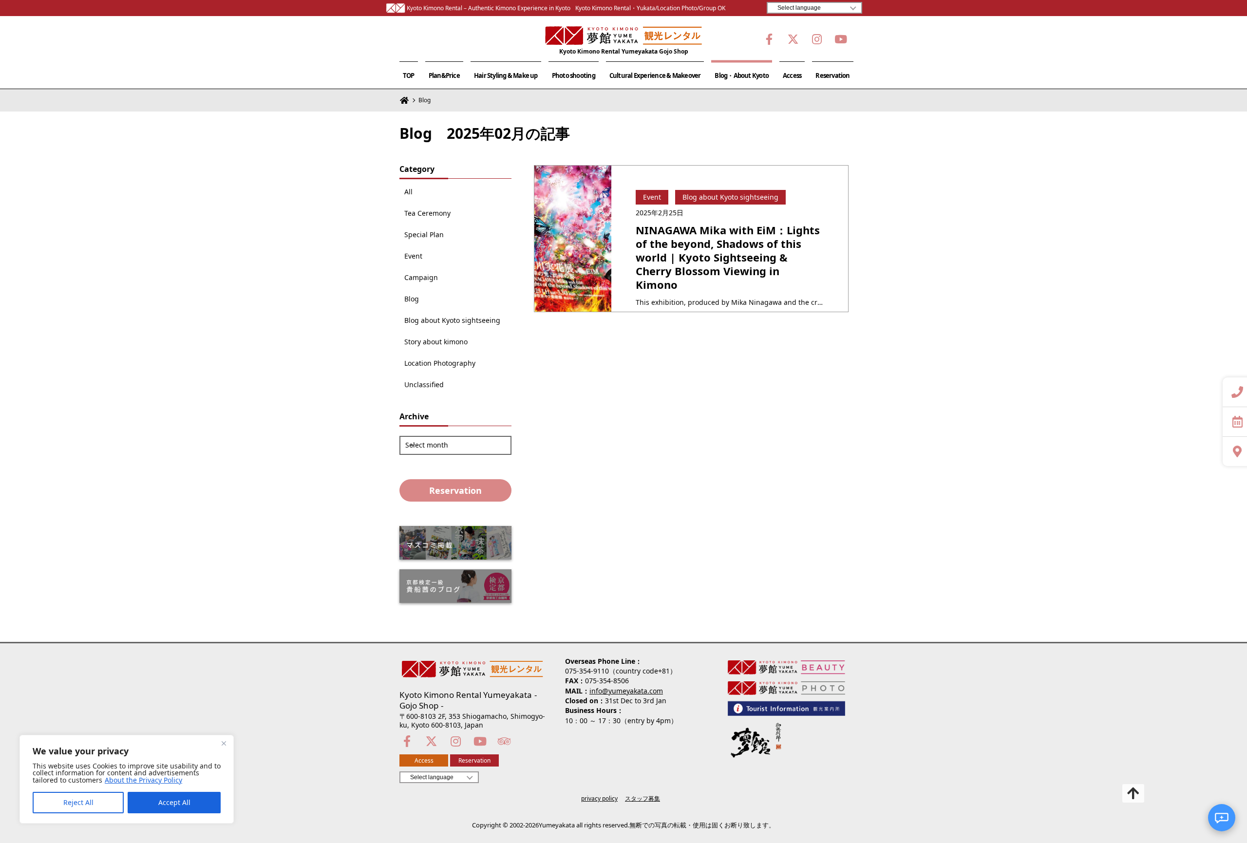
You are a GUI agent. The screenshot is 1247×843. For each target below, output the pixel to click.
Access (792, 75)
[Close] (223, 743)
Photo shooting (573, 75)
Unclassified (424, 384)
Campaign (421, 277)
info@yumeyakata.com (626, 690)
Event (413, 256)
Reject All (78, 802)
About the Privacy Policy (143, 780)
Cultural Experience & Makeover (655, 75)
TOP (409, 75)
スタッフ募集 (642, 799)
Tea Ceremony (427, 213)
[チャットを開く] (1221, 817)
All (408, 191)
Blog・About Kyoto (742, 75)
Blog (411, 299)
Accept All (174, 802)
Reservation (832, 75)
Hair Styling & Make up (506, 75)
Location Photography (439, 363)
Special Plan (424, 234)
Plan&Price (444, 75)
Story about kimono (436, 341)
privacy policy (599, 799)
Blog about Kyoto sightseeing (452, 320)
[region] (126, 779)
